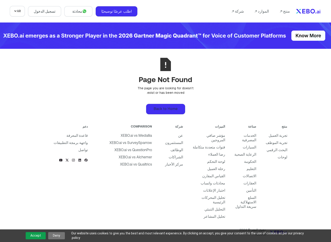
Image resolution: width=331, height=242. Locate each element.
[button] (285, 11)
